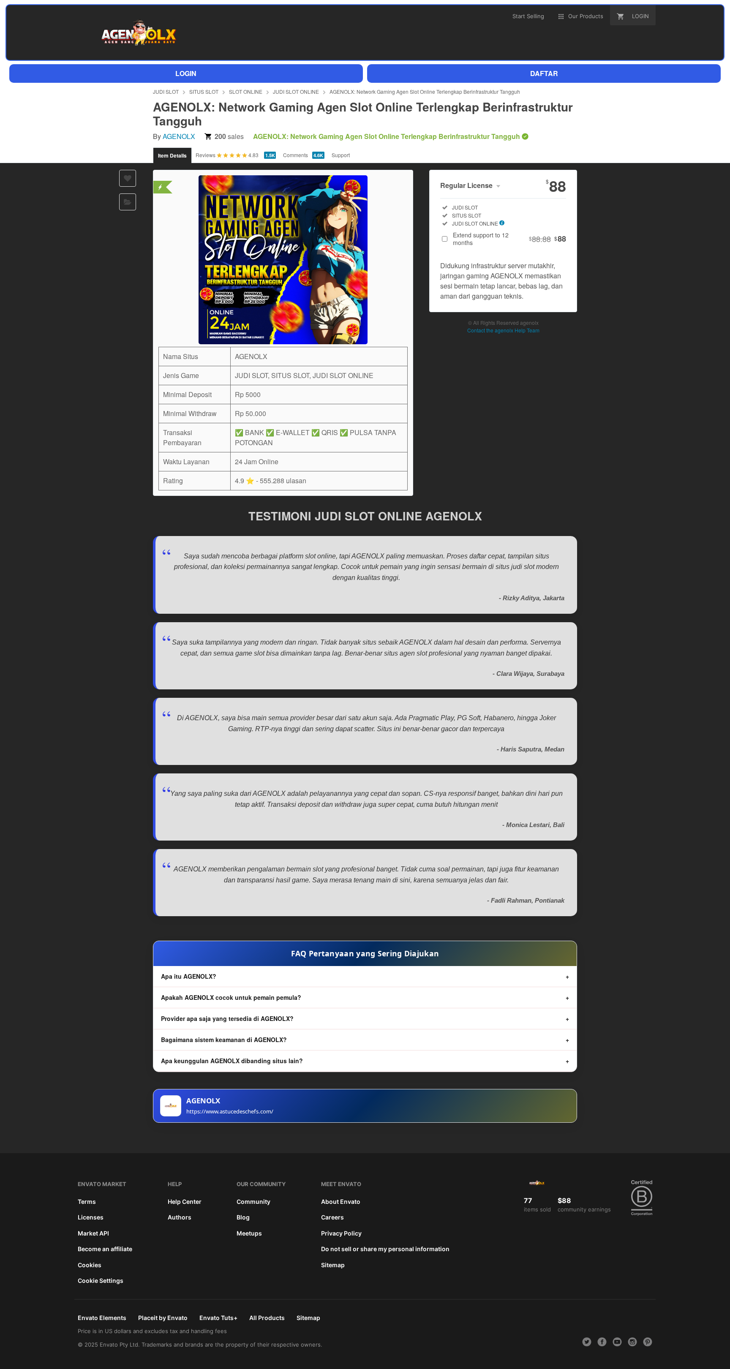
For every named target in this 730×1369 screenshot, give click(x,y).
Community (253, 1201)
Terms (87, 1201)
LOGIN (185, 73)
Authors (179, 1217)
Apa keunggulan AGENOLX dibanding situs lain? (232, 1060)
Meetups (249, 1233)
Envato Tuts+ (218, 1317)
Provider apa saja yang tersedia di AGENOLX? (227, 1018)
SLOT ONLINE (245, 91)
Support (341, 154)
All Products (267, 1317)
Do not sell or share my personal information (385, 1248)
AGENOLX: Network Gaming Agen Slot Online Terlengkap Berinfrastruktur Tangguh (425, 91)
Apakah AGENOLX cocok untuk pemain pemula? (231, 997)
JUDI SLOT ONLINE (296, 91)
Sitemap (333, 1264)
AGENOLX (179, 136)
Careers (332, 1217)
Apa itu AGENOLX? (188, 976)
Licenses (91, 1217)
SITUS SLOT (203, 91)
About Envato (340, 1201)
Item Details (172, 155)
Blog (243, 1217)
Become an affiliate (105, 1248)
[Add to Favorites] (127, 178)
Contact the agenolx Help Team (503, 330)
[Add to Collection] (127, 201)
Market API (93, 1233)
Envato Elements (102, 1317)
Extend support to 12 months (509, 238)
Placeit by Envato (163, 1317)
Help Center (185, 1201)
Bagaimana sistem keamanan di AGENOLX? (224, 1039)
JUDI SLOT (166, 91)
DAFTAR (544, 73)
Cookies (89, 1264)
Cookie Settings (100, 1280)
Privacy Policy (341, 1233)
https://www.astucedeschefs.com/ (229, 1111)
